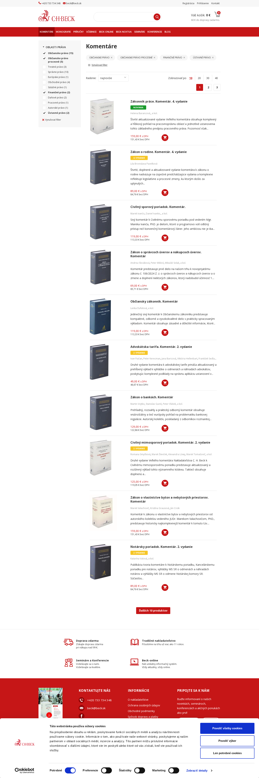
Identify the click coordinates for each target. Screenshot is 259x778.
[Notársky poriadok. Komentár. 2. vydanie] (108, 562)
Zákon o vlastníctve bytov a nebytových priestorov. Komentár (169, 500)
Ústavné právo (57, 113)
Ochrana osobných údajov (144, 705)
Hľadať (157, 16)
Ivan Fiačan (136, 358)
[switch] (106, 770)
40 (216, 78)
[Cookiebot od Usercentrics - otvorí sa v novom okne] (24, 770)
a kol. (155, 113)
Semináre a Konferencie (92, 660)
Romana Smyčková (140, 454)
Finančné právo (57, 92)
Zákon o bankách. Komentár (151, 397)
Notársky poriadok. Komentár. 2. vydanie (161, 547)
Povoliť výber (227, 740)
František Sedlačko (208, 358)
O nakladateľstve (138, 699)
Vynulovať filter (53, 119)
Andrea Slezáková (140, 262)
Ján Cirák (175, 508)
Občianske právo (58, 53)
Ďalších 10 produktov (153, 610)
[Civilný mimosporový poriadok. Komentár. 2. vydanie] (108, 458)
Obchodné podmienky (141, 711)
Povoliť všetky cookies (227, 728)
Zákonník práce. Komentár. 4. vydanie (159, 102)
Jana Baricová (169, 358)
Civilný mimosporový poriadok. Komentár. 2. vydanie (170, 443)
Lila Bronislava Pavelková (143, 163)
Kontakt (215, 3)
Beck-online (150, 660)
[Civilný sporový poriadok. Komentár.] (108, 222)
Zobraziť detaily (197, 770)
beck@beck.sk (96, 708)
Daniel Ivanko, (153, 213)
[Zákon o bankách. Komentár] (108, 412)
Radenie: (91, 78)
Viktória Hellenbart (187, 358)
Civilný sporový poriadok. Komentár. (157, 207)
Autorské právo (56, 107)
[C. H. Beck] (61, 15)
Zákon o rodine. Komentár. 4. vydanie (158, 152)
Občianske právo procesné (58, 60)
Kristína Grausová (159, 508)
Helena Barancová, (140, 113)
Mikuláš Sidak (172, 262)
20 (199, 78)
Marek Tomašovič (195, 454)
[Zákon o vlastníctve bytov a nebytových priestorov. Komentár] (108, 513)
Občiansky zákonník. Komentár (154, 302)
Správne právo (56, 72)
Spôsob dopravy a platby (143, 716)
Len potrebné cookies (227, 753)
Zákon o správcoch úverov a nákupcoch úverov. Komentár (165, 254)
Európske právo (56, 77)
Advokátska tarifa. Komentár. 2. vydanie (161, 347)
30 (207, 78)
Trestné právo (55, 66)
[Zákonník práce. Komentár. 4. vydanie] (108, 117)
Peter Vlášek (169, 403)
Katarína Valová (138, 558)
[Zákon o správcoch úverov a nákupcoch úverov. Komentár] (108, 267)
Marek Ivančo (137, 213)
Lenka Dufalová (138, 308)
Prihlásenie (203, 3)
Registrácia (188, 3)
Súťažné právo (55, 87)
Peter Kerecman (151, 358)
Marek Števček (159, 454)
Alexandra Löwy (176, 454)
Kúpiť (165, 137)
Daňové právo (55, 97)
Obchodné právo (57, 82)
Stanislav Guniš (154, 403)
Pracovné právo (56, 102)
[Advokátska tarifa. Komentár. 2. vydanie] (108, 362)
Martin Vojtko (137, 403)
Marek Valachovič (139, 508)
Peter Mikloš (157, 262)
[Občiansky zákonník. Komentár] (108, 317)
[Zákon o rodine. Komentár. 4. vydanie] (108, 167)
